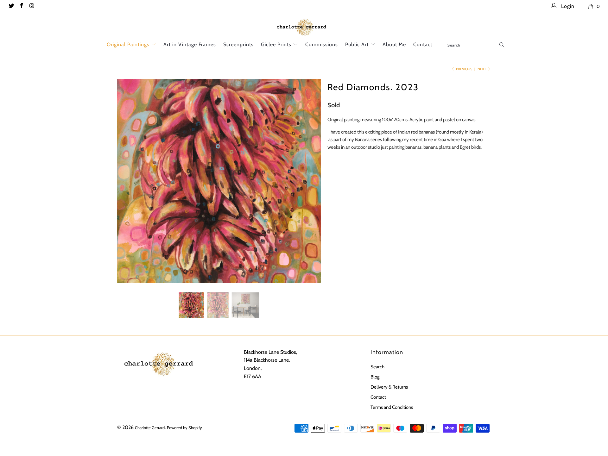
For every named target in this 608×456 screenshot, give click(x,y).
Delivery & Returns (389, 387)
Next (482, 69)
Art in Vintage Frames (189, 44)
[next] (310, 185)
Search (377, 367)
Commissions (321, 44)
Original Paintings (129, 44)
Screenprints (238, 44)
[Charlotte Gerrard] (304, 26)
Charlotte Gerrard (150, 427)
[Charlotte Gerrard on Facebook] (21, 6)
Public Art (357, 44)
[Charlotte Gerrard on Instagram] (31, 6)
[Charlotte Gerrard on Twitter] (11, 6)
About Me (394, 44)
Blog (374, 377)
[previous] (128, 185)
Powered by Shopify (184, 427)
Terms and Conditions (391, 407)
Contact (422, 44)
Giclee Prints (277, 44)
